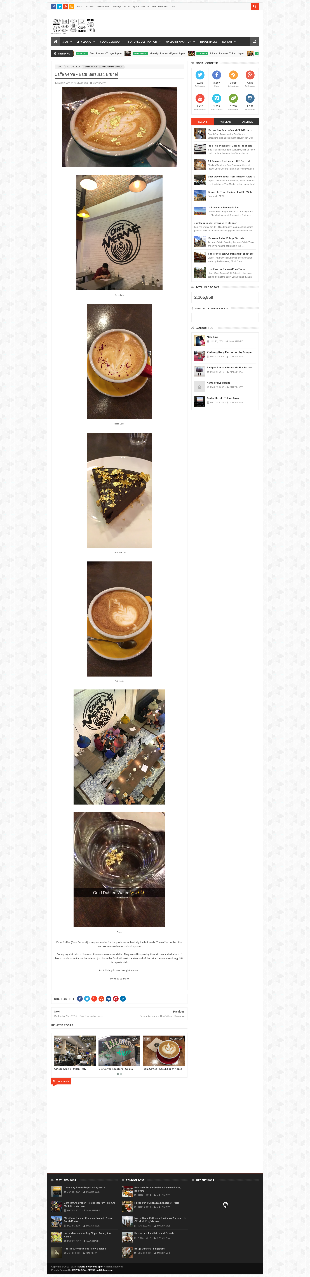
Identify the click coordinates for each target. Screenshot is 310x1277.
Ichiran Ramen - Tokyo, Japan (167, 53)
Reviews (227, 41)
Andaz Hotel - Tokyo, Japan (223, 397)
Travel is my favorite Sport (89, 1266)
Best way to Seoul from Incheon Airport (231, 176)
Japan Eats (142, 53)
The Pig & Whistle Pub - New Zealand (85, 1248)
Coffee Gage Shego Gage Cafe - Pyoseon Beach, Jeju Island (117, 1070)
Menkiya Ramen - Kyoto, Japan (107, 53)
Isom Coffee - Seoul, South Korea (73, 1068)
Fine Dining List (160, 6)
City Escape (84, 41)
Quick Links (139, 6)
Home (80, 6)
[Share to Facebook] (57, 1062)
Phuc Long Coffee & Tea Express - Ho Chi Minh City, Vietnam (162, 1070)
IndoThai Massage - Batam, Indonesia (230, 145)
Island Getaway (110, 41)
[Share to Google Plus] (65, 1062)
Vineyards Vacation (178, 41)
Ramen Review (79, 53)
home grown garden (219, 382)
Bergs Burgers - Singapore (149, 1248)
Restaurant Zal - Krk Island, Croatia (154, 1233)
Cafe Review (73, 67)
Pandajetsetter (121, 6)
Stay (65, 41)
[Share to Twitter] (61, 1062)
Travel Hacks (208, 41)
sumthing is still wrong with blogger (215, 222)
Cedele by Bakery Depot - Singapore (84, 1187)
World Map (103, 6)
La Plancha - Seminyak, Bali (223, 207)
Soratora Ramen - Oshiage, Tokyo (229, 53)
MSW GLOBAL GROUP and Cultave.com (92, 1270)
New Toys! (213, 336)
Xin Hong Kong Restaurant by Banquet (230, 352)
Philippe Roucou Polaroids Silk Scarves (230, 367)
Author (90, 6)
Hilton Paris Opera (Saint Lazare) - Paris (156, 1202)
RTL (173, 6)
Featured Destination (142, 41)
